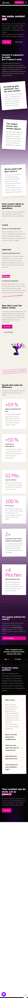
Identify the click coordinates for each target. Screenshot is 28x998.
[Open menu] (26, 2)
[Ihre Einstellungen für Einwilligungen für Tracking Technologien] (25, 995)
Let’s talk (18, 2)
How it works (18, 42)
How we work (7, 326)
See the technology (9, 638)
